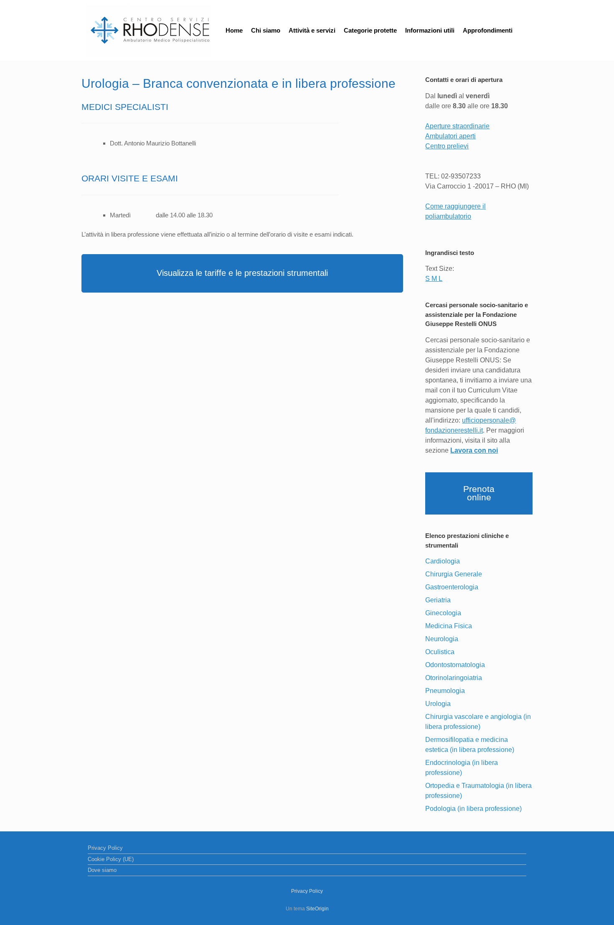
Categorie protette (370, 30)
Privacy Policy (105, 848)
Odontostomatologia (455, 664)
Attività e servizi (312, 30)
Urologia (438, 703)
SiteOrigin (317, 908)
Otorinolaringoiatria (453, 677)
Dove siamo (102, 870)
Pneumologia (445, 690)
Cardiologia (442, 561)
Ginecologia (443, 613)
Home (234, 30)
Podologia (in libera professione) (473, 808)
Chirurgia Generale (453, 574)
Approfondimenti (488, 30)
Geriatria (438, 600)
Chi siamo (265, 30)
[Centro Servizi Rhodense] (148, 30)
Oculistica (439, 651)
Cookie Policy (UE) (111, 859)
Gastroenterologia (451, 587)
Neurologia (441, 638)
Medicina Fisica (448, 625)
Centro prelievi (447, 146)
